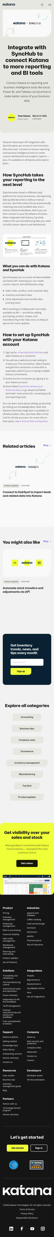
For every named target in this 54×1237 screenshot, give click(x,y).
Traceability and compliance (10, 976)
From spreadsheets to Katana (12, 1022)
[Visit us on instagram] (43, 1229)
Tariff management (11, 1006)
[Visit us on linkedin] (11, 1229)
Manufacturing (27, 774)
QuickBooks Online (35, 988)
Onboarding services (12, 1053)
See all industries (35, 944)
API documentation (36, 1079)
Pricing (6, 913)
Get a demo (27, 863)
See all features (10, 962)
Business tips (27, 729)
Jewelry (30, 936)
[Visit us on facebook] (22, 1229)
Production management (9, 924)
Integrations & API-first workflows (11, 1000)
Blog (45, 445)
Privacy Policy (27, 1213)
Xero (29, 992)
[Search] (42, 4)
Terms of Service (27, 1209)
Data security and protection (35, 1042)
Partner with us (10, 1103)
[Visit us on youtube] (32, 1229)
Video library (9, 1049)
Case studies (9, 1075)
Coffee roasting (34, 919)
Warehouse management (9, 946)
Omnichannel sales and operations (12, 989)
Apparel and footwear (32, 914)
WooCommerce (34, 984)
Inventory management (27, 763)
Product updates (27, 797)
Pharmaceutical (34, 940)
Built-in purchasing (12, 930)
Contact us (8, 1062)
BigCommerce (33, 979)
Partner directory (11, 1058)
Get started (17, 1148)
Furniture (31, 927)
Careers (30, 1060)
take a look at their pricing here (31, 421)
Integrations (34, 971)
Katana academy (10, 1037)
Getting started (10, 1041)
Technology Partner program (12, 1109)
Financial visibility (11, 934)
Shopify (30, 975)
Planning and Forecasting (9, 952)
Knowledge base (10, 1045)
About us (31, 1037)
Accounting (27, 717)
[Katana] (9, 4)
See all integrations (36, 996)
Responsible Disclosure (27, 1217)
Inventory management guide (12, 1084)
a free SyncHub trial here (30, 352)
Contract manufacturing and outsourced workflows (12, 1013)
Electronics (32, 932)
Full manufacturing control (11, 983)
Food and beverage (36, 923)
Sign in (39, 1148)
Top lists (27, 786)
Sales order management (9, 939)
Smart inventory (10, 995)
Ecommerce (27, 751)
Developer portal (35, 1075)
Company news (27, 740)
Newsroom (32, 1052)
